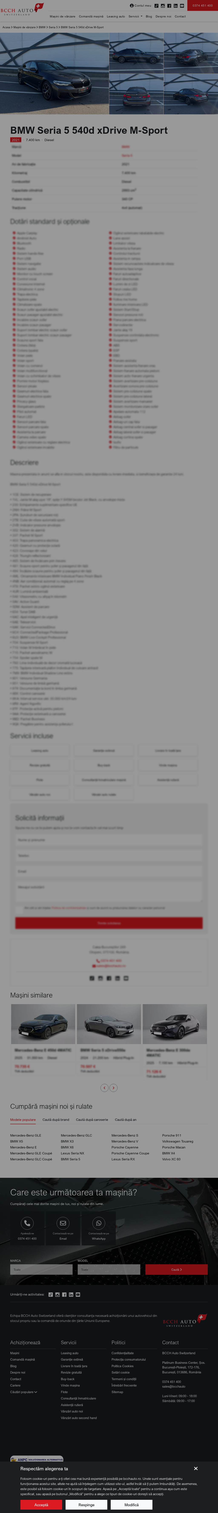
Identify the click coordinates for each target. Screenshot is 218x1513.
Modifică (132, 1504)
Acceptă (41, 1504)
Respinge (87, 1504)
